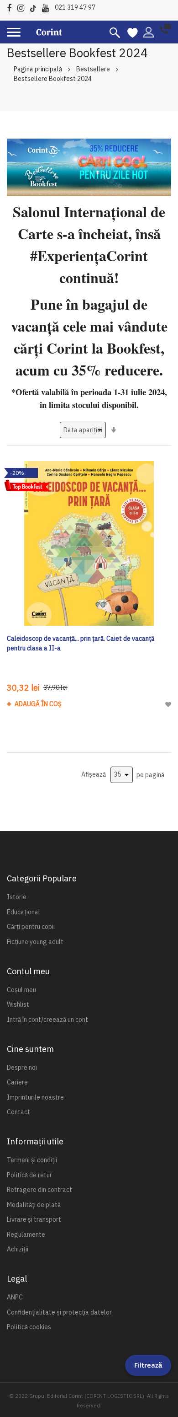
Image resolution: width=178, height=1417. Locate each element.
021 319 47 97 (75, 7)
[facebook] (11, 6)
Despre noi (22, 1067)
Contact (18, 1112)
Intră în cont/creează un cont (47, 1019)
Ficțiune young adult (35, 942)
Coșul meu (21, 990)
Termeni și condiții (32, 1160)
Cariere (17, 1082)
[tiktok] (35, 6)
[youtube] (47, 6)
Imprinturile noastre (35, 1097)
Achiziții (17, 1249)
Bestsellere (93, 69)
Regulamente (26, 1234)
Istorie (16, 897)
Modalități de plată (34, 1205)
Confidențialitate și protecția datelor (59, 1312)
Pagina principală (38, 69)
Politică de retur (29, 1175)
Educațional (23, 912)
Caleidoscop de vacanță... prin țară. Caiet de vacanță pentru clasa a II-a (80, 643)
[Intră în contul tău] (148, 31)
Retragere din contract (39, 1190)
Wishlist (18, 1004)
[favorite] (132, 32)
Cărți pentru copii (31, 927)
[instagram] (23, 6)
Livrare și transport (34, 1219)
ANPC (15, 1297)
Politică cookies (29, 1327)
